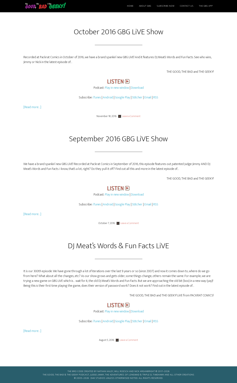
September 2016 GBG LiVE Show (118, 139)
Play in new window (117, 87)
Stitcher (137, 97)
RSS (155, 97)
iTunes (97, 97)
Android (108, 97)
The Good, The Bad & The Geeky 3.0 (51, 6)
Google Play (122, 97)
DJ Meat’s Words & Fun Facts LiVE (118, 245)
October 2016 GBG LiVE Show (118, 32)
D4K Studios (98, 378)
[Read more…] (32, 107)
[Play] (118, 83)
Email (148, 97)
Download (137, 87)
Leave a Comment (131, 116)
